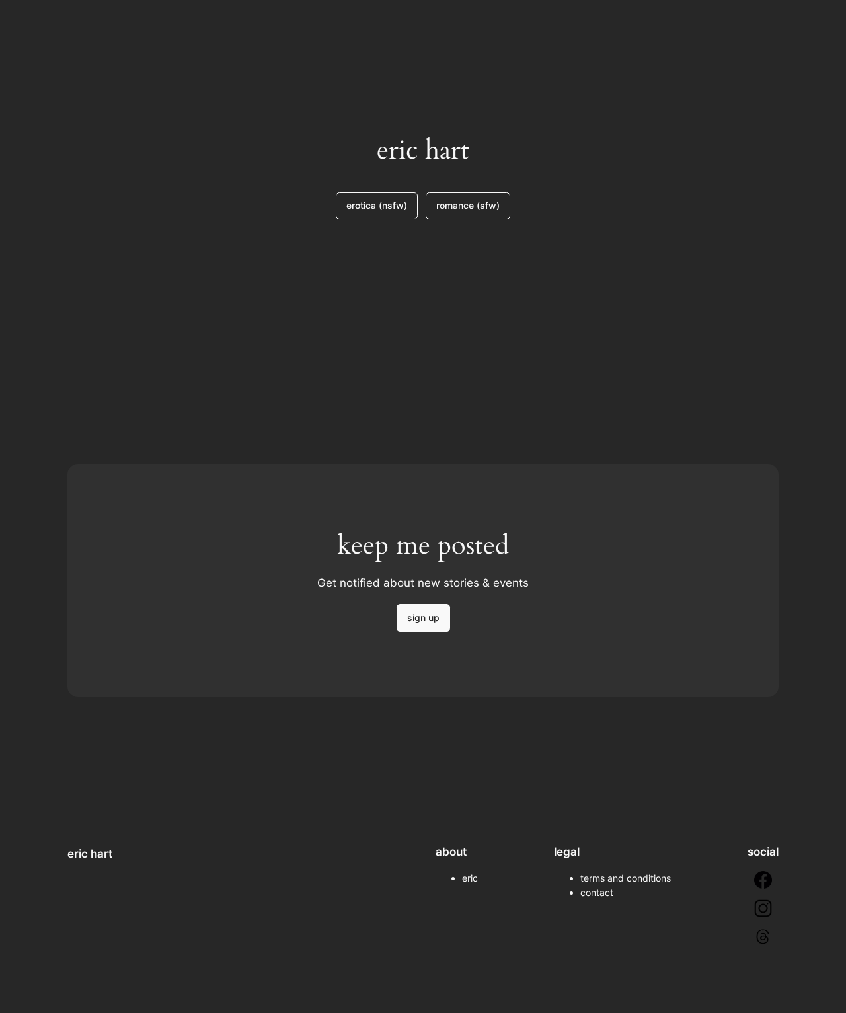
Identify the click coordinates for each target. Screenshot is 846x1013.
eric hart (89, 853)
